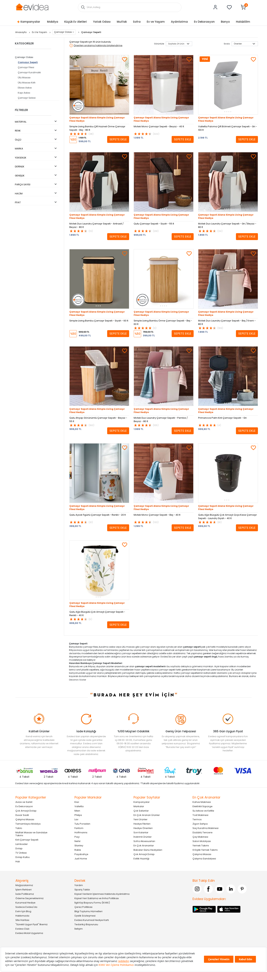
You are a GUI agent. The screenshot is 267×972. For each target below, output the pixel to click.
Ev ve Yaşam (156, 22)
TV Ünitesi (21, 853)
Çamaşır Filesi (26, 67)
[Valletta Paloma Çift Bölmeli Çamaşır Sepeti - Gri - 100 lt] (228, 84)
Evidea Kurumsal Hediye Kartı (91, 920)
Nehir (77, 841)
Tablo (18, 828)
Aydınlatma (179, 22)
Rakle (77, 850)
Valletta (79, 806)
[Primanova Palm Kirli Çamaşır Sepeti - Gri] (228, 376)
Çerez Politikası (83, 907)
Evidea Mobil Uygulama (29, 933)
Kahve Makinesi (202, 802)
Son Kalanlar (141, 832)
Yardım (78, 885)
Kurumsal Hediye (25, 902)
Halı (17, 861)
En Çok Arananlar (144, 845)
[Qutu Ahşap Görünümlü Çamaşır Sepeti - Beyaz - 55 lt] (99, 376)
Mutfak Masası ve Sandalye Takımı (31, 834)
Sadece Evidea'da (26, 907)
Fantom (78, 828)
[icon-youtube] (219, 888)
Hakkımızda (22, 915)
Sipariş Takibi (82, 889)
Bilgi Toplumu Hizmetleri (88, 911)
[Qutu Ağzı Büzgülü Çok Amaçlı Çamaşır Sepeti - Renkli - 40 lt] (99, 570)
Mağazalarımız (24, 885)
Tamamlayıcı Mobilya (28, 824)
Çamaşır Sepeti (28, 62)
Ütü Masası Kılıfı (26, 82)
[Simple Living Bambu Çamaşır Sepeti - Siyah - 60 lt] (99, 279)
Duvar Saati (22, 815)
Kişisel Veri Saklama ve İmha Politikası (96, 898)
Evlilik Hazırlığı (141, 858)
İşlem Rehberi (23, 889)
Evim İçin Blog (23, 911)
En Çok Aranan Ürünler (147, 815)
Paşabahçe (81, 854)
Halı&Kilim (243, 22)
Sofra (137, 22)
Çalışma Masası (24, 819)
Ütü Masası (24, 77)
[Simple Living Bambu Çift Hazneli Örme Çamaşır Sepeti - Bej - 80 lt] (99, 84)
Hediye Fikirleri (142, 824)
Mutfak (122, 22)
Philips (78, 815)
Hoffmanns (80, 832)
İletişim (78, 928)
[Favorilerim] (229, 7)
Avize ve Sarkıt (23, 802)
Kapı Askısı (24, 92)
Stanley (78, 845)
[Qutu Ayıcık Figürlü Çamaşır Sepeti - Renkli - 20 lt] (99, 473)
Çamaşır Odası (63, 32)
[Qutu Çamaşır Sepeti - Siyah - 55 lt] (163, 182)
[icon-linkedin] (230, 888)
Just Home (80, 858)
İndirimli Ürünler (143, 837)
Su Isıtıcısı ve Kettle (203, 810)
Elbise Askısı (25, 87)
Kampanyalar (30, 22)
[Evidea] (31, 7)
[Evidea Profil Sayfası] (215, 7)
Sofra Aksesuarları (144, 841)
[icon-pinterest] (242, 888)
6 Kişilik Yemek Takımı (205, 850)
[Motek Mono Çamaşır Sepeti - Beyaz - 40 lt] (163, 84)
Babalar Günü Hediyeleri (148, 850)
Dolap (19, 848)
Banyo (225, 22)
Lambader (21, 844)
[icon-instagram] (197, 888)
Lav (76, 819)
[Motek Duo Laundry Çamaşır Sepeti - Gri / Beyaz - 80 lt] (228, 182)
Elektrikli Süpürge (203, 806)
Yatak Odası (102, 22)
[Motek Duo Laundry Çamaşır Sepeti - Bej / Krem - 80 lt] (228, 279)
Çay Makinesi (200, 837)
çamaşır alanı (148, 646)
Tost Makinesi (200, 815)
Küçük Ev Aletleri (75, 22)
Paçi (77, 837)
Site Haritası (22, 920)
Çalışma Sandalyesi (204, 858)
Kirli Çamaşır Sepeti (26, 839)
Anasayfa (21, 32)
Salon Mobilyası (202, 841)
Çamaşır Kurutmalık (29, 72)
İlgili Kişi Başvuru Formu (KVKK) (92, 902)
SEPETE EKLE (118, 139)
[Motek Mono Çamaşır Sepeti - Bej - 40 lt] (163, 473)
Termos (197, 819)
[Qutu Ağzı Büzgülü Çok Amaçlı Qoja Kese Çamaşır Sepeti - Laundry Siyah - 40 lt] (228, 473)
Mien (77, 810)
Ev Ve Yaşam (40, 32)
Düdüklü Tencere (203, 832)
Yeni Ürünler (140, 819)
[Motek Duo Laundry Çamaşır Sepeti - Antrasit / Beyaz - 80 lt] (99, 182)
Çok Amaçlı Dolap (26, 810)
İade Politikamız (24, 894)
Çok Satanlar (141, 810)
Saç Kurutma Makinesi (206, 828)
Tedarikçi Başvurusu (86, 924)
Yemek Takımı (201, 845)
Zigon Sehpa (200, 824)
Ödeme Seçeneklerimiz (29, 898)
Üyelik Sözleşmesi (85, 915)
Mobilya (52, 22)
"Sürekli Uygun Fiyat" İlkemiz (31, 924)
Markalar (139, 806)
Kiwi (76, 802)
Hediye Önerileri (143, 828)
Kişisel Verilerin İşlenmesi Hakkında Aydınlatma (102, 894)
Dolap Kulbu (22, 857)
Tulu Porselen (82, 824)
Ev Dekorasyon (204, 22)
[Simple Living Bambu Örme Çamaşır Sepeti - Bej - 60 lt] (163, 279)
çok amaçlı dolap (238, 672)
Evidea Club (22, 928)
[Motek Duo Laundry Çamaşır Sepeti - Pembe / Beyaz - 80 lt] (163, 376)
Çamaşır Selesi (27, 98)
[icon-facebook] (208, 888)
